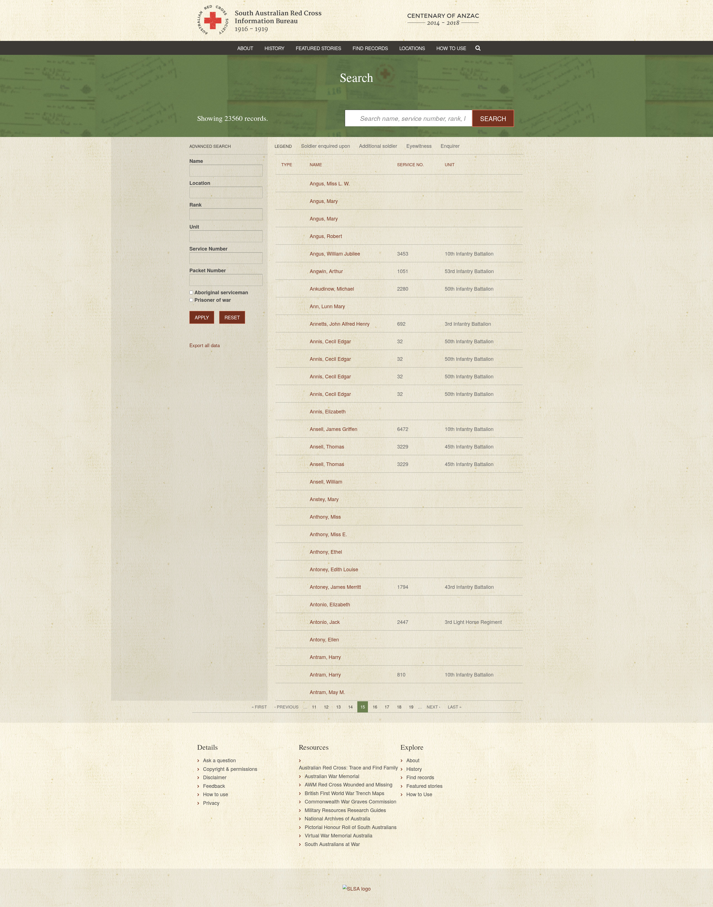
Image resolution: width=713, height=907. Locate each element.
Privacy (211, 802)
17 (387, 707)
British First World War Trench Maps (344, 792)
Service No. (410, 164)
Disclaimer (214, 777)
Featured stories (318, 48)
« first (259, 707)
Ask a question (219, 760)
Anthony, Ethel (326, 551)
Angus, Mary (324, 200)
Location (199, 183)
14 (350, 707)
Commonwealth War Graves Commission (350, 801)
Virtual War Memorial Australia (338, 835)
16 (375, 707)
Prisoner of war (212, 299)
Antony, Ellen (324, 639)
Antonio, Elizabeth (330, 604)
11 (314, 707)
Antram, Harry (325, 656)
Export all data (204, 345)
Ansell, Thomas (327, 446)
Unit (194, 226)
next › (433, 707)
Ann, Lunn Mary (327, 306)
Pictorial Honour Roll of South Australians (351, 826)
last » (455, 707)
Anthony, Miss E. (328, 534)
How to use (215, 794)
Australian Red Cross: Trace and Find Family (348, 767)
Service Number (208, 248)
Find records (420, 777)
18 (399, 707)
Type (286, 164)
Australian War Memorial (332, 775)
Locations (412, 48)
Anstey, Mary (324, 498)
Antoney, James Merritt (335, 586)
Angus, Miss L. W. (330, 183)
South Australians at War (332, 843)
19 (411, 707)
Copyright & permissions (230, 768)
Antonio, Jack (325, 621)
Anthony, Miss (325, 516)
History (274, 48)
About (245, 48)
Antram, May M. (327, 691)
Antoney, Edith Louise (334, 569)
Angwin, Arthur (326, 270)
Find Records (370, 48)
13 (338, 707)
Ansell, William (326, 481)
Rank (195, 204)
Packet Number (207, 270)
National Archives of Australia (337, 818)
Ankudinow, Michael (332, 288)
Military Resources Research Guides (345, 809)
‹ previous (286, 707)
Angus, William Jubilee (335, 253)
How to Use (451, 48)
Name (196, 161)
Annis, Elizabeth (328, 411)
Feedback (214, 785)
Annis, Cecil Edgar (330, 341)
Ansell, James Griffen (333, 428)
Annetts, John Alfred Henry (340, 323)
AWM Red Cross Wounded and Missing (348, 784)
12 (326, 707)
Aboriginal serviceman (221, 292)
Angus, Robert (326, 235)
